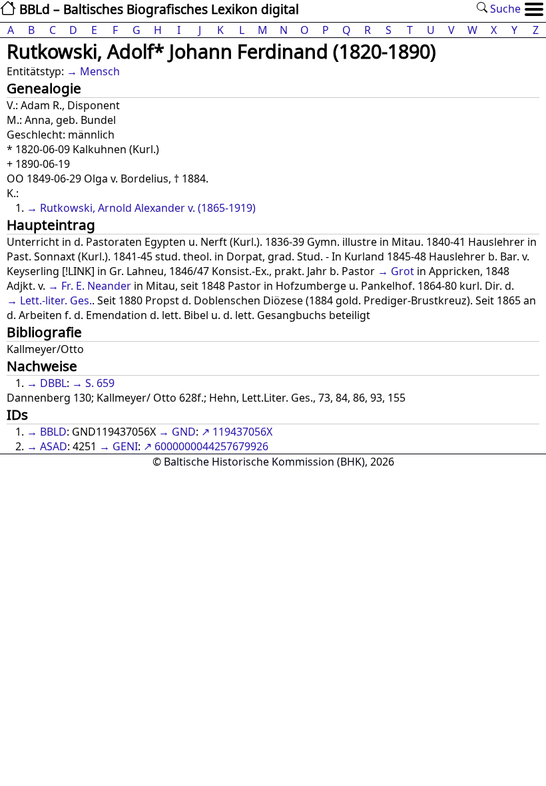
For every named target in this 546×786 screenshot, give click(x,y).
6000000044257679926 (211, 446)
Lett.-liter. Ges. (56, 300)
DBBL (53, 383)
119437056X (242, 431)
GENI (125, 446)
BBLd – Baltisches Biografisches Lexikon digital (157, 9)
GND (184, 431)
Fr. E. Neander (96, 285)
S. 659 (100, 383)
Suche (504, 8)
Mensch (100, 71)
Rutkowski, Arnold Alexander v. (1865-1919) (148, 207)
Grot (402, 271)
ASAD (53, 446)
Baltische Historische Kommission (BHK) (264, 461)
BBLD (53, 431)
